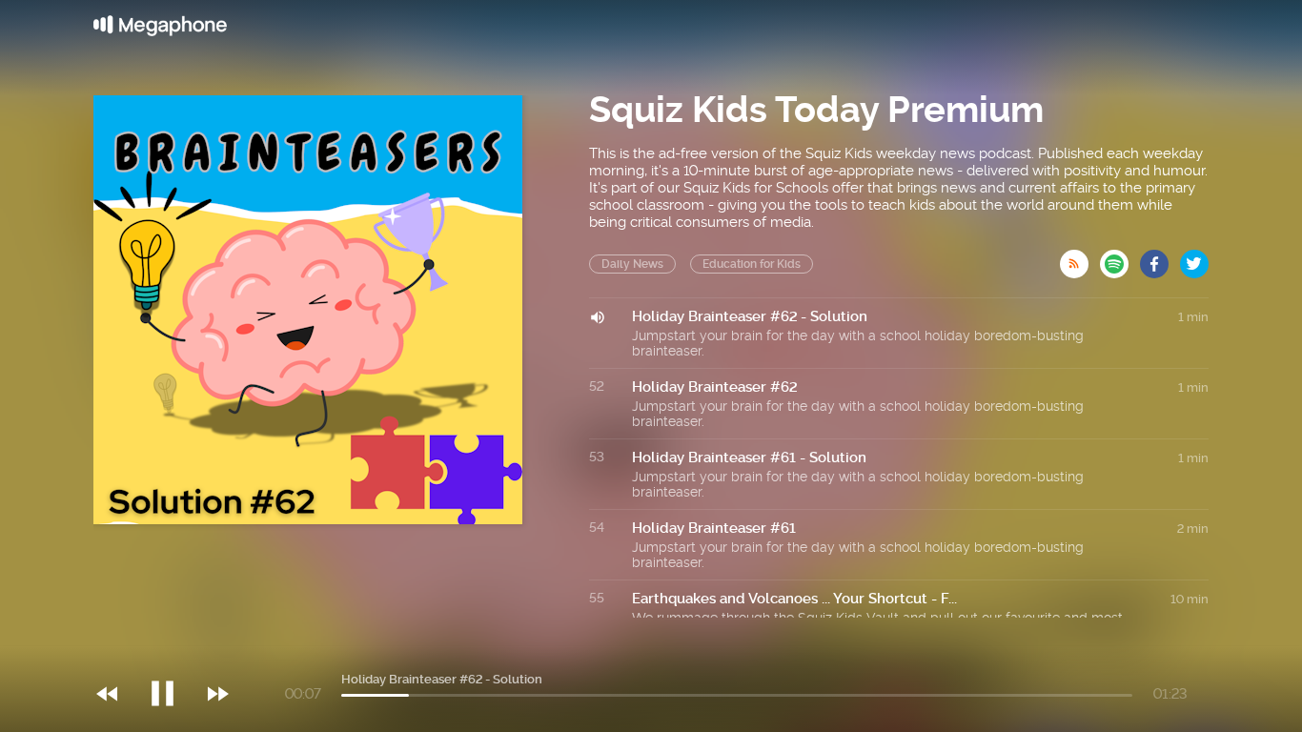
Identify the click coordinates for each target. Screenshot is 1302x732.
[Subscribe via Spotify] (1120, 258)
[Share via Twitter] (1194, 258)
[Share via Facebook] (1160, 258)
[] (172, 654)
